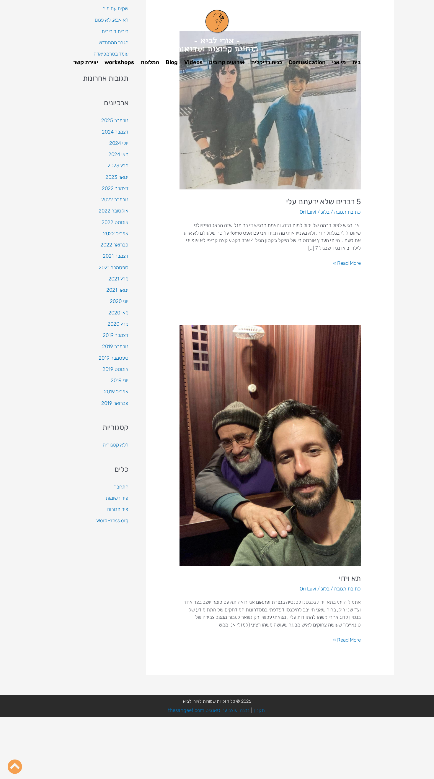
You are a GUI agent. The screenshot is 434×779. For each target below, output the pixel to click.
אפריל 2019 (116, 392)
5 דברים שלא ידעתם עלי (323, 201)
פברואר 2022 (114, 245)
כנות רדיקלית (266, 62)
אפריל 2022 (115, 233)
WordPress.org (112, 520)
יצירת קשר (85, 62)
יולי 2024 (118, 143)
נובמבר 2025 (114, 120)
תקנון (259, 710)
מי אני (339, 62)
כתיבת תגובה (347, 212)
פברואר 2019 (114, 403)
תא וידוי (349, 578)
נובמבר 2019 (115, 346)
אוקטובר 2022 (113, 211)
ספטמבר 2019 (113, 358)
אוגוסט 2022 (115, 222)
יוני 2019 (119, 380)
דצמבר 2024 (115, 132)
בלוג (325, 212)
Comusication (307, 62)
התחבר (121, 487)
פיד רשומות (117, 498)
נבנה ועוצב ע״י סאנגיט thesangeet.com (208, 710)
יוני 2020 (119, 301)
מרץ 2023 (117, 165)
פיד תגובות (117, 509)
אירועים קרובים (226, 62)
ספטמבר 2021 (113, 267)
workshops (119, 62)
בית (356, 62)
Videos (193, 62)
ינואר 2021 (117, 290)
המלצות (150, 62)
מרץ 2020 (117, 324)
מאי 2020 (118, 313)
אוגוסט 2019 (115, 369)
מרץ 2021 (118, 279)
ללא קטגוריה (115, 445)
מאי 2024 (118, 154)
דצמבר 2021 (115, 256)
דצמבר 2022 (115, 188)
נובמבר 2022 (114, 199)
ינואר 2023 (116, 177)
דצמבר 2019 (115, 335)
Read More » (347, 262)
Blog (172, 62)
